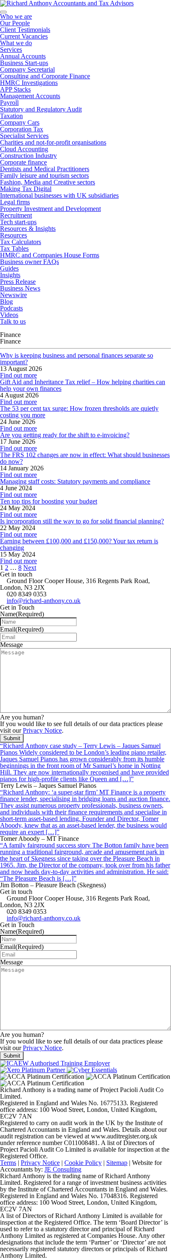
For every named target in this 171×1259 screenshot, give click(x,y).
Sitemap (116, 1162)
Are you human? (22, 717)
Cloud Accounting (24, 149)
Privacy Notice (42, 730)
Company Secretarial (27, 69)
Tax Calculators (20, 241)
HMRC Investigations (29, 82)
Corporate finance (23, 162)
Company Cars (19, 122)
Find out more (18, 375)
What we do (16, 42)
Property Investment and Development (50, 208)
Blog (6, 301)
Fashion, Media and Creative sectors (47, 182)
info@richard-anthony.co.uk (44, 600)
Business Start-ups (24, 62)
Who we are (16, 16)
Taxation (11, 115)
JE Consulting (62, 1169)
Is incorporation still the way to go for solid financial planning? (82, 521)
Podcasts (11, 308)
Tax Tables (14, 248)
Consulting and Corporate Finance (45, 76)
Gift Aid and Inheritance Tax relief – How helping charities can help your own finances (82, 385)
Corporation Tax (21, 129)
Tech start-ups (18, 221)
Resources (13, 235)
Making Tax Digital (25, 188)
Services (11, 49)
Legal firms (15, 202)
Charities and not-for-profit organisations (53, 142)
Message (11, 644)
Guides (9, 268)
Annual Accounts (23, 56)
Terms (8, 1162)
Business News (20, 288)
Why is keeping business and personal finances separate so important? (76, 359)
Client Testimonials (25, 29)
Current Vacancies (24, 36)
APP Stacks (15, 89)
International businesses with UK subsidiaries (59, 195)
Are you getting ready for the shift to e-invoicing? (64, 434)
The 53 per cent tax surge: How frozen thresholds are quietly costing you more (79, 412)
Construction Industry (28, 155)
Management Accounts (30, 95)
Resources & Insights (28, 228)
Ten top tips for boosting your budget (48, 501)
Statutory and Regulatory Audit (41, 109)
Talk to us (13, 321)
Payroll (9, 102)
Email (22, 629)
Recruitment (16, 215)
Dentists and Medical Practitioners (44, 168)
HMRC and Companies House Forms (49, 255)
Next (29, 567)
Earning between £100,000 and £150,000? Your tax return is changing (79, 544)
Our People (15, 23)
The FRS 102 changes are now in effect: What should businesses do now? (85, 458)
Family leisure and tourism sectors (44, 175)
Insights (10, 274)
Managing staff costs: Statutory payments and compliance (75, 481)
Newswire (13, 294)
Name (22, 613)
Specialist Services (24, 135)
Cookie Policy (83, 1162)
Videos (9, 314)
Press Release (18, 281)
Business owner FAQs (29, 261)
